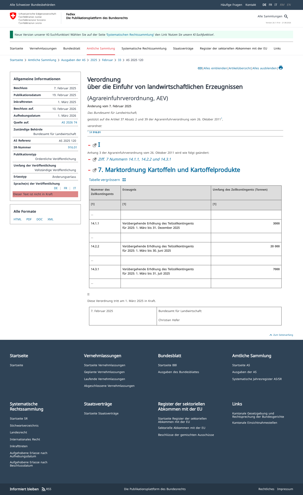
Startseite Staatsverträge (101, 413)
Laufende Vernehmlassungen (104, 378)
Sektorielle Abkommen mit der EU (181, 427)
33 (119, 60)
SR (95, 132)
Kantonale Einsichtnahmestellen (254, 422)
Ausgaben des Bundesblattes (178, 371)
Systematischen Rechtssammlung (130, 34)
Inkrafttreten (19, 446)
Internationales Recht (25, 439)
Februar (107, 60)
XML (50, 219)
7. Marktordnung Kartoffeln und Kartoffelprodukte (169, 169)
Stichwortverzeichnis (24, 425)
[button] (43, 48)
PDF (29, 219)
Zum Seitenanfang (280, 335)
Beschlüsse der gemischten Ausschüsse (186, 434)
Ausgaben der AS (73, 60)
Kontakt (250, 5)
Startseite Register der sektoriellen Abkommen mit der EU (182, 419)
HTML (17, 219)
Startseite (16, 60)
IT (276, 5)
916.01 (72, 147)
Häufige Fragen (231, 5)
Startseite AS (241, 365)
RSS (46, 489)
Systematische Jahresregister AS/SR (257, 378)
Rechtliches (266, 489)
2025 (93, 60)
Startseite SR (19, 418)
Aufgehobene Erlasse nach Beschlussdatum (28, 463)
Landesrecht (18, 432)
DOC (39, 219)
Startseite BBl (167, 365)
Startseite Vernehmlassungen (104, 365)
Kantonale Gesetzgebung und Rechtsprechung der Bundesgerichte (258, 414)
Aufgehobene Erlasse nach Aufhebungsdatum (28, 454)
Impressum (285, 489)
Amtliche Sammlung (42, 60)
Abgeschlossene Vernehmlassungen (109, 385)
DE (264, 5)
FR (270, 5)
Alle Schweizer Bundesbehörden (32, 5)
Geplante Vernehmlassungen (104, 371)
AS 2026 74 (69, 122)
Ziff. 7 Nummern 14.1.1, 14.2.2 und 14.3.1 (134, 159)
